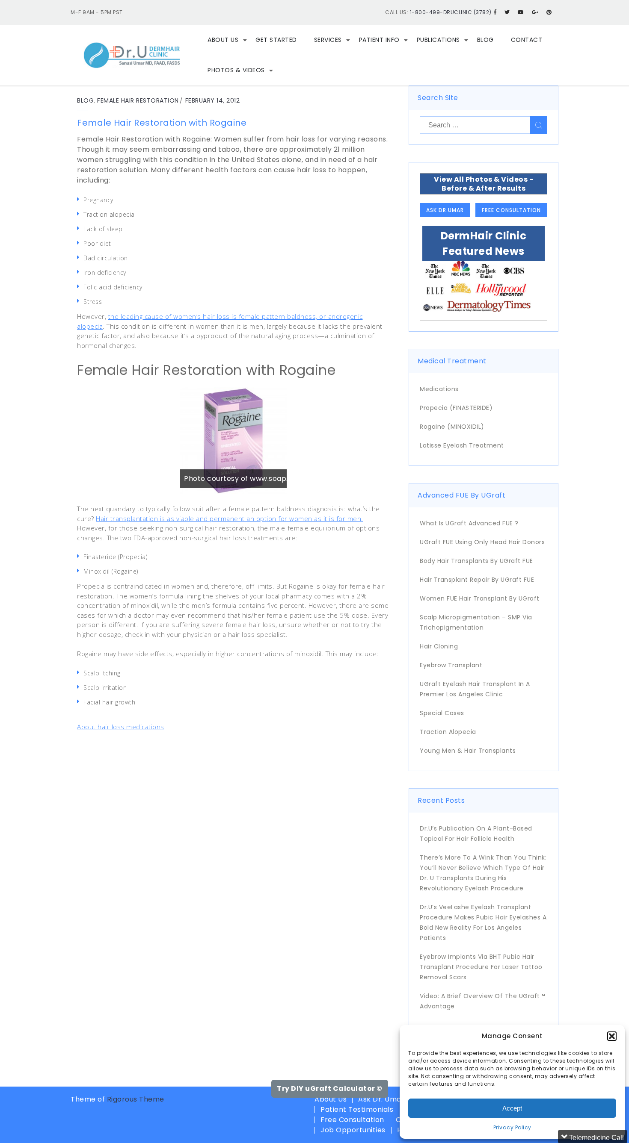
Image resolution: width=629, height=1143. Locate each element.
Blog (485, 39)
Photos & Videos (236, 70)
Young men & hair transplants (468, 750)
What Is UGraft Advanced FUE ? (469, 523)
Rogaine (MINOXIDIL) (452, 426)
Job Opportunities (353, 1130)
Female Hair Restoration (138, 100)
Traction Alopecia (448, 732)
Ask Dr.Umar (445, 210)
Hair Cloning (439, 646)
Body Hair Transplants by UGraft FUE (476, 561)
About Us (223, 39)
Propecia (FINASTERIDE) (456, 408)
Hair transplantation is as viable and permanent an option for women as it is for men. (229, 518)
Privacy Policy (512, 1127)
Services (328, 39)
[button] (612, 1036)
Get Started (276, 39)
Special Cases (442, 713)
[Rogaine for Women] (233, 440)
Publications (438, 39)
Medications (439, 389)
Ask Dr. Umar (381, 1099)
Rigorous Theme (135, 1099)
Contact (527, 39)
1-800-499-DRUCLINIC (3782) (451, 12)
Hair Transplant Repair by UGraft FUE (477, 579)
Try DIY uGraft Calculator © (330, 1088)
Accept (512, 1108)
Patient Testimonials (356, 1109)
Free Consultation (511, 210)
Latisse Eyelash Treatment (462, 445)
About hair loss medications (120, 726)
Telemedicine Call (595, 1137)
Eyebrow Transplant (451, 665)
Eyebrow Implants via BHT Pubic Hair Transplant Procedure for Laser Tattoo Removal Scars (481, 966)
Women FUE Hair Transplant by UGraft (480, 598)
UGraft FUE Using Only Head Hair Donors (482, 542)
